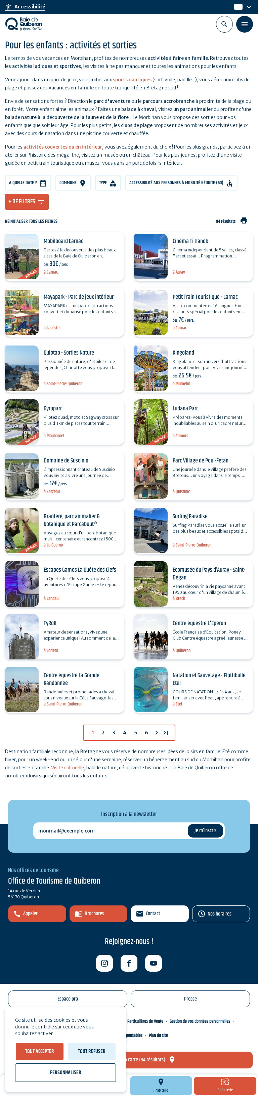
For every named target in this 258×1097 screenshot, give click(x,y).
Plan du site (158, 1035)
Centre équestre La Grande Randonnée (71, 679)
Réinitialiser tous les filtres (31, 221)
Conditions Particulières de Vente (136, 1021)
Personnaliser (65, 1072)
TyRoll (50, 623)
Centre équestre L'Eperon (199, 623)
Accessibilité (25, 7)
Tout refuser (91, 1051)
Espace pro (67, 999)
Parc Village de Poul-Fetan (200, 460)
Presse (190, 999)
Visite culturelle (67, 768)
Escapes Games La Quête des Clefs (80, 570)
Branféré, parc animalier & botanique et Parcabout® (71, 520)
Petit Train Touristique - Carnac (205, 297)
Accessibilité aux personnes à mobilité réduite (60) (176, 183)
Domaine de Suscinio (66, 460)
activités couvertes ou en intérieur (63, 147)
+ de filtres (21, 201)
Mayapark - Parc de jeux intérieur (79, 297)
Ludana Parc (186, 408)
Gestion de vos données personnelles (200, 1021)
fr (236, 7)
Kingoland (183, 353)
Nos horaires (219, 914)
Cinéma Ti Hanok (190, 241)
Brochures (94, 913)
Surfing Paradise (190, 516)
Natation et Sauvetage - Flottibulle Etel (209, 679)
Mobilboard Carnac (63, 241)
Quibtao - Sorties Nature (69, 353)
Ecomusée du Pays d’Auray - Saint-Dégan (209, 573)
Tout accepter (39, 1051)
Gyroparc (53, 408)
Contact (153, 913)
